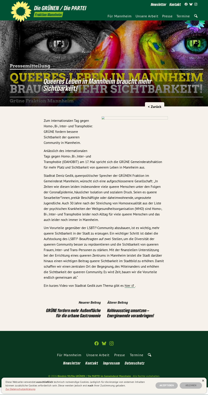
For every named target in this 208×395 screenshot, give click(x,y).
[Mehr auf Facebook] (186, 4)
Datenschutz (135, 363)
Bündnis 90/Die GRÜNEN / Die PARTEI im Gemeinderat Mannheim (94, 376)
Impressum (111, 363)
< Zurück (154, 106)
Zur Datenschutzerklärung (20, 389)
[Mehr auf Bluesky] (190, 4)
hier (127, 285)
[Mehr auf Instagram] (195, 4)
